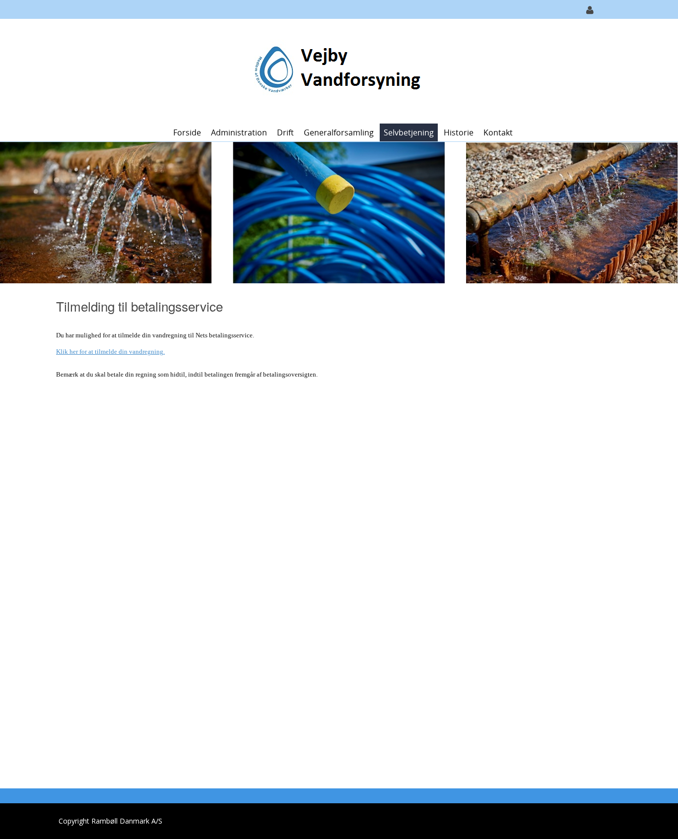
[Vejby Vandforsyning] (335, 70)
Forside (187, 132)
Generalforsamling (339, 132)
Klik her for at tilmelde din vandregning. (110, 351)
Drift (285, 132)
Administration (239, 132)
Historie (459, 132)
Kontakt (498, 132)
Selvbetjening (409, 132)
